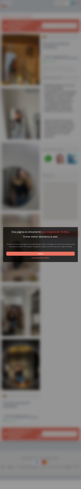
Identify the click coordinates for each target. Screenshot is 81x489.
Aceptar (40, 254)
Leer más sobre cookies (40, 258)
